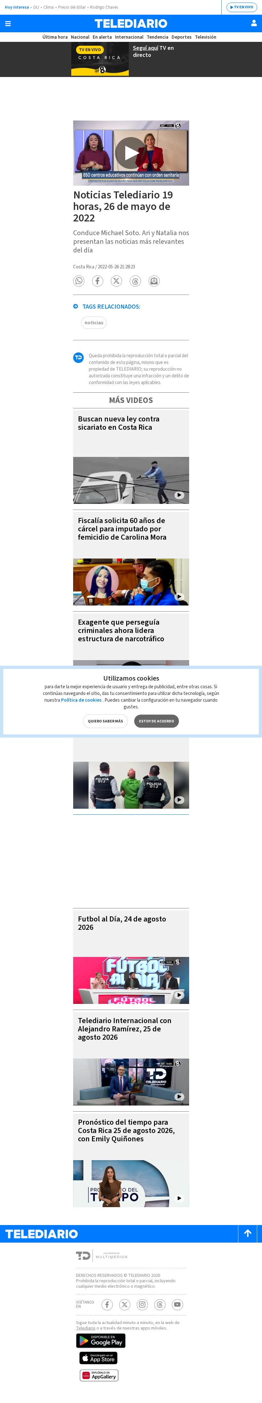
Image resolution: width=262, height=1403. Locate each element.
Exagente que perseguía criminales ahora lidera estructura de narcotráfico (121, 630)
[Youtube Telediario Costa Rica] (177, 1304)
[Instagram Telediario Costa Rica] (142, 1304)
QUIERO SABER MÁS (105, 721)
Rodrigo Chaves (104, 7)
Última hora (55, 37)
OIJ (36, 7)
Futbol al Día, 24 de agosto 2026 (122, 923)
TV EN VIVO (243, 7)
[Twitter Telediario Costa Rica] (124, 1304)
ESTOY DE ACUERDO (156, 721)
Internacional (129, 37)
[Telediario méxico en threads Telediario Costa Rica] (160, 1304)
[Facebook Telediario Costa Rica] (107, 1304)
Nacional (80, 37)
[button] (78, 281)
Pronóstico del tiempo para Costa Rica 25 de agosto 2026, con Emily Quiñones (126, 1131)
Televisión (205, 37)
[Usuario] (254, 23)
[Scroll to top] (247, 1234)
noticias (94, 322)
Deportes (182, 37)
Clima (48, 7)
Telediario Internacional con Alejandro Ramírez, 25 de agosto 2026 (125, 1029)
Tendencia (157, 37)
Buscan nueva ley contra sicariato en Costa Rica (118, 423)
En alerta (102, 37)
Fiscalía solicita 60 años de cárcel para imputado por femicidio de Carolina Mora (122, 529)
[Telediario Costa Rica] (131, 23)
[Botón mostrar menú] (8, 23)
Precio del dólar (72, 7)
